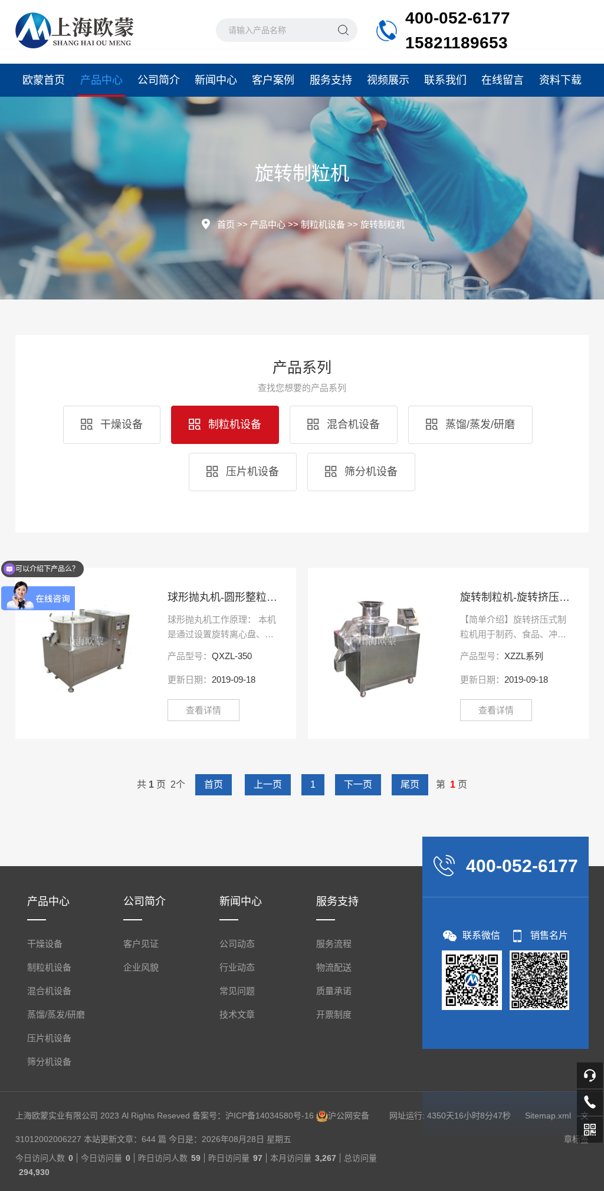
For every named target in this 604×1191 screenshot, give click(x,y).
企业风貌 (141, 967)
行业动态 (237, 967)
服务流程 (334, 944)
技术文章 (237, 1014)
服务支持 (331, 80)
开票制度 (334, 1014)
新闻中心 (216, 80)
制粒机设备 (323, 224)
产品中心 (101, 80)
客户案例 (273, 80)
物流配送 (334, 967)
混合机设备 (352, 424)
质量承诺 (334, 991)
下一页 (358, 784)
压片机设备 (251, 472)
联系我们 (445, 80)
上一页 (268, 784)
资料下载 (560, 80)
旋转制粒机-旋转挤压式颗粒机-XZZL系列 (515, 597)
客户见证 (141, 944)
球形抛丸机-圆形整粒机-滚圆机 (223, 597)
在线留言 (502, 80)
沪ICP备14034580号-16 (269, 1115)
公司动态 (237, 944)
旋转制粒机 (382, 224)
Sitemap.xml (548, 1115)
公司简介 (158, 80)
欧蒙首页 (43, 80)
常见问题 (237, 991)
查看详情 (203, 710)
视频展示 (388, 80)
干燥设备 (120, 424)
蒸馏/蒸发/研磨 (478, 424)
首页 (226, 224)
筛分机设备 (370, 472)
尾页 (410, 784)
